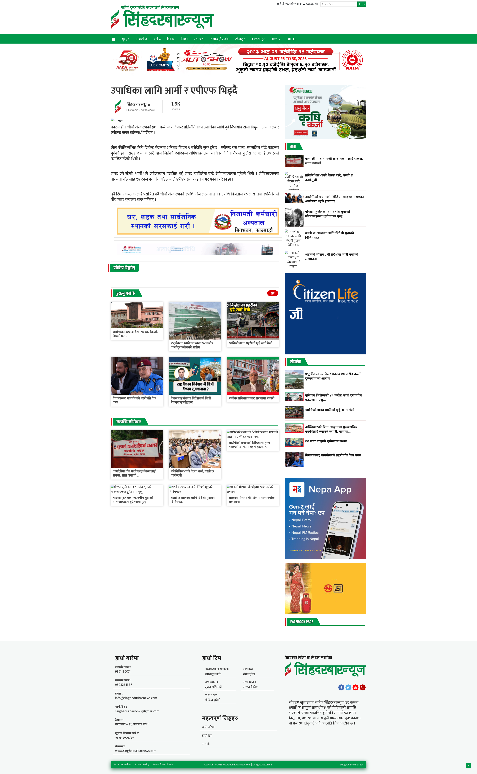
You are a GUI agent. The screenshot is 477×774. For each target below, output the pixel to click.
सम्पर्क (206, 744)
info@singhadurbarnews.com (136, 698)
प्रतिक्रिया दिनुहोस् (124, 268)
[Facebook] (341, 687)
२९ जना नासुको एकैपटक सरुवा (326, 441)
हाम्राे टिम (211, 657)
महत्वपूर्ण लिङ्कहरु (220, 717)
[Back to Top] (468, 765)
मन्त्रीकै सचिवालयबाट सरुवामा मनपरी (251, 398)
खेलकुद (240, 39)
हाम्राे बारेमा (127, 657)
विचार (171, 39)
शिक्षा (184, 39)
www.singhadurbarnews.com (135, 751)
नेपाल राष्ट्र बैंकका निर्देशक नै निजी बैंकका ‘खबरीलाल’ (191, 400)
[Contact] (363, 687)
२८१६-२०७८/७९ (124, 737)
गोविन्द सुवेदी (212, 700)
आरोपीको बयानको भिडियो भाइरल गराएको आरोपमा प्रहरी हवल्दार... (249, 445)
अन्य (274, 39)
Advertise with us (122, 764)
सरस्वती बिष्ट (250, 687)
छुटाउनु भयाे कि (125, 293)
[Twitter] (348, 687)
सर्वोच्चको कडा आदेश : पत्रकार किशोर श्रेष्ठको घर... (136, 334)
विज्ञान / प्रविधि (219, 39)
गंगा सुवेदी (249, 674)
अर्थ (155, 39)
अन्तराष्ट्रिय (258, 39)
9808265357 (123, 685)
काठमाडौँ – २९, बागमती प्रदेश (131, 724)
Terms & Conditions (163, 764)
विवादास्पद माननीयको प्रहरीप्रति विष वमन (134, 400)
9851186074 (123, 671)
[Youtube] (355, 687)
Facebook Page (301, 622)
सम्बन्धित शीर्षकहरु (128, 422)
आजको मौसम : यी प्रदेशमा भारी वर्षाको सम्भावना (252, 500)
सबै (272, 293)
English (292, 39)
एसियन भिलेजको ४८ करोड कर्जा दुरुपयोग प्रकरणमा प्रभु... (333, 397)
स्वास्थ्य (199, 39)
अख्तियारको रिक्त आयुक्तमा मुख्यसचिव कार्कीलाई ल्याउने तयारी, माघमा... (331, 429)
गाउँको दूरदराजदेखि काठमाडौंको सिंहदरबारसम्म (150, 7)
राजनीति (141, 39)
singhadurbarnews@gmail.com (137, 711)
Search (362, 4)
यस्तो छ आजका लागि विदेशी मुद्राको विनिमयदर (193, 500)
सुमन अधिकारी (213, 687)
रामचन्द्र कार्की (213, 674)
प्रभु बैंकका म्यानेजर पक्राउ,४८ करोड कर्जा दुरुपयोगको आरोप (192, 345)
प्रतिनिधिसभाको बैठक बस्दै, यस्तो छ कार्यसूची (192, 473)
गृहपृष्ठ (125, 39)
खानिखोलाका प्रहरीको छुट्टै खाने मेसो (251, 343)
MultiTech (358, 765)
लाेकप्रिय (295, 362)
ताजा (293, 147)
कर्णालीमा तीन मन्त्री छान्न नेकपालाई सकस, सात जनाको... (134, 473)
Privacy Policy (142, 764)
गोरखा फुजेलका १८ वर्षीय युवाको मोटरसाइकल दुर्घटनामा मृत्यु (133, 500)
